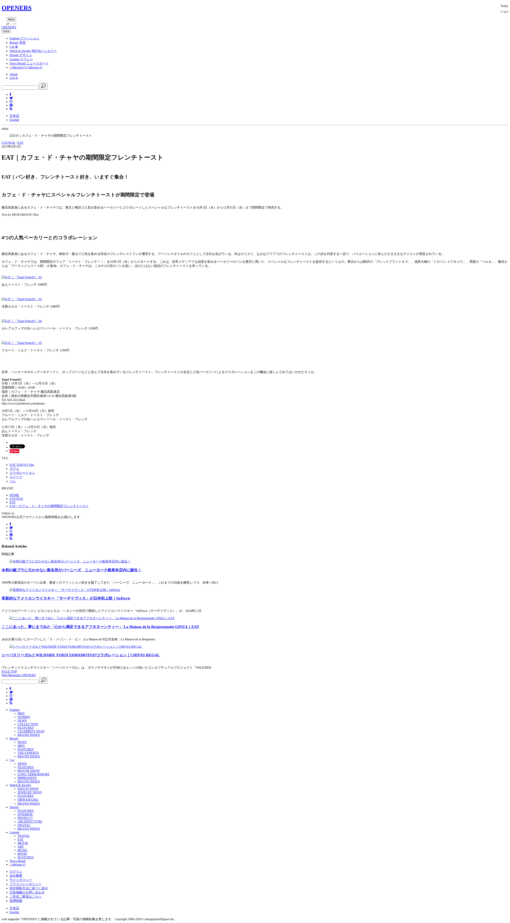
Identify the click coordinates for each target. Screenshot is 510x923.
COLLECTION (28, 724)
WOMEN (24, 717)
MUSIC (23, 850)
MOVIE (23, 843)
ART (21, 846)
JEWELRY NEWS (30, 792)
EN (14, 23)
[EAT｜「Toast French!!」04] (22, 321)
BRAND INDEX (29, 735)
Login (504, 11)
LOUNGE (8, 142)
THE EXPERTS (28, 752)
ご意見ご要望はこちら (25, 896)
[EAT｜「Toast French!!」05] (22, 343)
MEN (21, 713)
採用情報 (16, 900)
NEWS (22, 720)
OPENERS (17, 7)
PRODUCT (25, 818)
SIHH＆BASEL (28, 799)
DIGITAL (24, 825)
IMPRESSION (27, 778)
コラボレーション (22, 472)
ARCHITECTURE (30, 821)
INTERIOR (25, 814)
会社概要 (16, 875)
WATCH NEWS (28, 788)
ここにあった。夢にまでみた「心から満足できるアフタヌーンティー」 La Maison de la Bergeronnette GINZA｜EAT (100, 627)
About (14, 74)
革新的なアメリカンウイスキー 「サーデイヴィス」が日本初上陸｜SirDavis (66, 598)
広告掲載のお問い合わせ (27, 892)
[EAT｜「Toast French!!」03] (22, 299)
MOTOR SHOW (29, 770)
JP (8, 23)
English (14, 119)
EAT (21, 142)
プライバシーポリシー (25, 884)
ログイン (16, 871)
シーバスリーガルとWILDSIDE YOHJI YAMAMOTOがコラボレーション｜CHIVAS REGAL (81, 655)
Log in (14, 77)
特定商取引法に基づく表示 (29, 888)
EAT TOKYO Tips (22, 464)
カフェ (14, 468)
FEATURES (26, 727)
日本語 (14, 116)
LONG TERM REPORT (34, 774)
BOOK (22, 853)
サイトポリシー (21, 880)
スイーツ (16, 477)
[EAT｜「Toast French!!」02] (22, 277)
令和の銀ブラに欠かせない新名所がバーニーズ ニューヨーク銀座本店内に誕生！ (72, 570)
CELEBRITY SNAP (31, 731)
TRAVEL (24, 836)
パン (13, 481)
